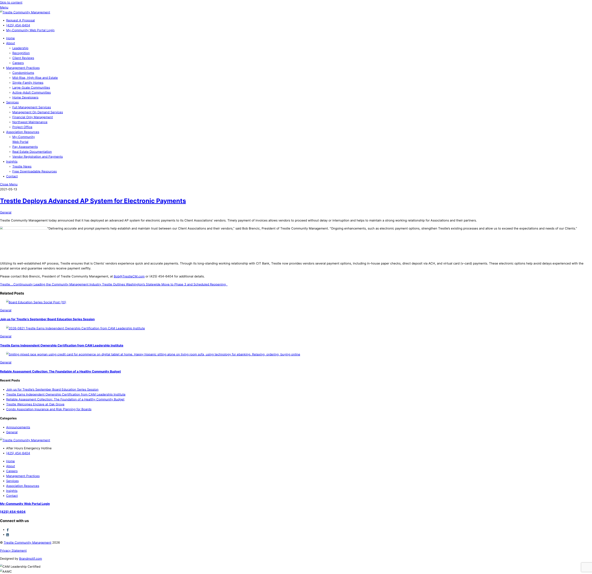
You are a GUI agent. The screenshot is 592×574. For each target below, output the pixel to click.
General (5, 212)
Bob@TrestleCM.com (129, 276)
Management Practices (23, 68)
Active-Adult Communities (31, 92)
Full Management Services (31, 107)
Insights (11, 161)
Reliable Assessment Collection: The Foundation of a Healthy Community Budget (60, 371)
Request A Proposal (20, 20)
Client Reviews (23, 58)
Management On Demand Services (37, 112)
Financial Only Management (32, 117)
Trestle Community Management (27, 542)
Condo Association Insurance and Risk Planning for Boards (48, 409)
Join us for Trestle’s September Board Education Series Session (47, 319)
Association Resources (22, 132)
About (10, 43)
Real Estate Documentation (32, 152)
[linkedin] (7, 534)
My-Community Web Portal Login (30, 30)
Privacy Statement (13, 550)
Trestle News (21, 166)
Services (12, 102)
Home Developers (25, 97)
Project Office (22, 127)
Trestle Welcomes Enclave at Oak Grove (35, 404)
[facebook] (7, 529)
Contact (12, 176)
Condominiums (23, 73)
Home (10, 38)
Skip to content (11, 2)
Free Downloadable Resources (34, 171)
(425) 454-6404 (18, 25)
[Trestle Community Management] (25, 12)
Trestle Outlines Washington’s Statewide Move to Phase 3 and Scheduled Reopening (164, 284)
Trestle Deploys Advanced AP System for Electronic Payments (93, 201)
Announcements (18, 427)
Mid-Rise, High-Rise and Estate (35, 78)
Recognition (21, 53)
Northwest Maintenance (29, 122)
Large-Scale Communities (31, 87)
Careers (18, 63)
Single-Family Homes (27, 82)
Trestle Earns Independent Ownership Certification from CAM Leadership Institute (61, 345)
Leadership (20, 48)
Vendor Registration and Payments (37, 156)
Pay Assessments (25, 147)
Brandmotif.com (30, 558)
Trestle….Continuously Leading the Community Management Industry (50, 284)
